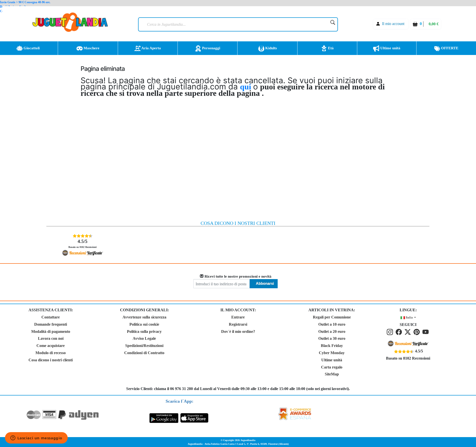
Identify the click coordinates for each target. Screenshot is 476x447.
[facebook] (399, 331)
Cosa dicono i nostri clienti (51, 360)
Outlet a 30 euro (331, 338)
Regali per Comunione (332, 317)
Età (330, 48)
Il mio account (393, 24)
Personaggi (210, 48)
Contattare (50, 317)
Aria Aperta (151, 48)
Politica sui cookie (144, 324)
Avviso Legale (144, 338)
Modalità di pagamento (50, 331)
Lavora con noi (50, 338)
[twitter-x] (408, 331)
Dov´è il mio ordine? (238, 331)
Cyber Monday (332, 353)
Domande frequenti (50, 324)
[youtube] (426, 331)
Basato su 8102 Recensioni (82, 243)
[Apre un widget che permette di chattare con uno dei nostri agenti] (36, 438)
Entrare (238, 317)
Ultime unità (389, 48)
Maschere (91, 48)
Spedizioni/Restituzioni (144, 345)
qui (246, 86)
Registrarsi (238, 324)
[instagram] (390, 331)
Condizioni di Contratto (144, 353)
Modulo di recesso (50, 353)
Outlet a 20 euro (331, 331)
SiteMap (332, 374)
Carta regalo (331, 367)
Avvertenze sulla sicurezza (144, 317)
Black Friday (332, 345)
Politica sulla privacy (144, 331)
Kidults (270, 48)
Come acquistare (50, 345)
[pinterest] (417, 331)
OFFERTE (449, 48)
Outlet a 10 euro (331, 324)
